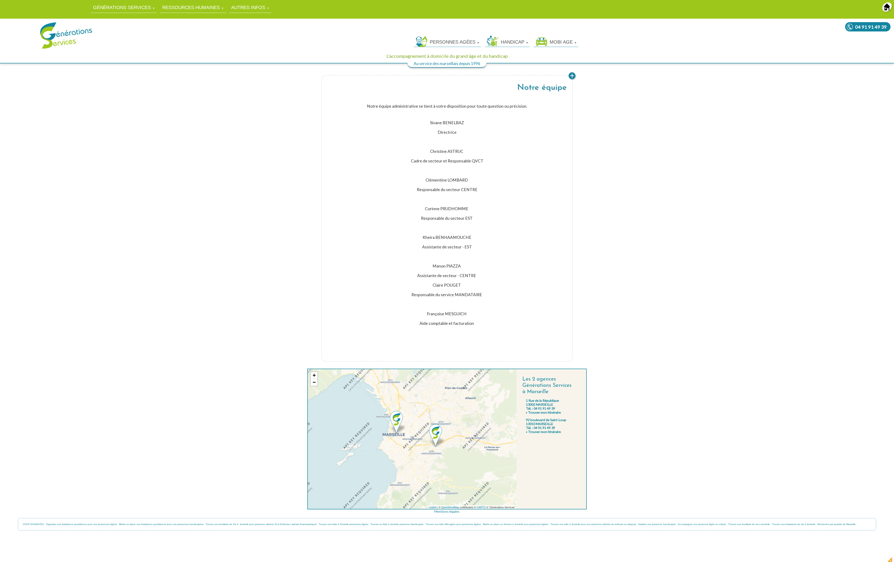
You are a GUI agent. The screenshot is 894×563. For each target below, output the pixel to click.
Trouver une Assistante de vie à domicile (793, 524)
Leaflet (433, 507)
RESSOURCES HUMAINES (191, 7)
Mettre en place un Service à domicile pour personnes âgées (515, 524)
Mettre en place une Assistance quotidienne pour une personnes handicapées (161, 524)
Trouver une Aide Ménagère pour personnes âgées (453, 524)
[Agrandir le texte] (572, 78)
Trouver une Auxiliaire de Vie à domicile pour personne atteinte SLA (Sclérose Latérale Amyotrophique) (261, 524)
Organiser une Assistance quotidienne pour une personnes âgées (81, 524)
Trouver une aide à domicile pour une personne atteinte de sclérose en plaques (593, 524)
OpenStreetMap (450, 507)
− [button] (314, 382)
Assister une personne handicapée (657, 524)
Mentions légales (447, 511)
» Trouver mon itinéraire (543, 412)
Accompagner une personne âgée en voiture (702, 524)
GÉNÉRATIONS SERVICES (122, 7)
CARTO (481, 507)
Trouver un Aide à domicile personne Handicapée (396, 524)
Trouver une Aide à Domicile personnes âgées (343, 524)
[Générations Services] (66, 48)
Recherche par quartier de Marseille (836, 524)
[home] (887, 10)
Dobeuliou (862, 561)
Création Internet (877, 561)
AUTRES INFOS (248, 7)
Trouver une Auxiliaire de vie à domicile (749, 524)
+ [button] (314, 375)
